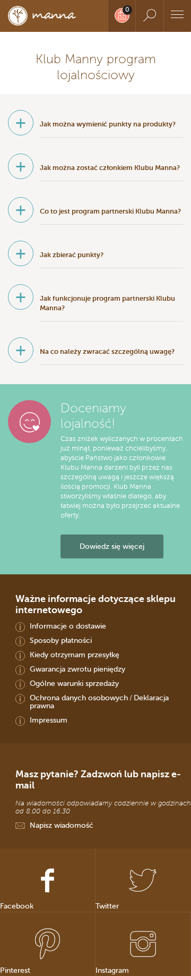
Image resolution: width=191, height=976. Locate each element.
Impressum (48, 720)
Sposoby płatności (61, 640)
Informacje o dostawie (68, 626)
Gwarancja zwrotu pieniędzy (77, 669)
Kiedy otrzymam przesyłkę (74, 654)
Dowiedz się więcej (112, 546)
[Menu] (177, 16)
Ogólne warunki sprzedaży (74, 683)
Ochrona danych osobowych (79, 697)
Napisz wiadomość (61, 825)
